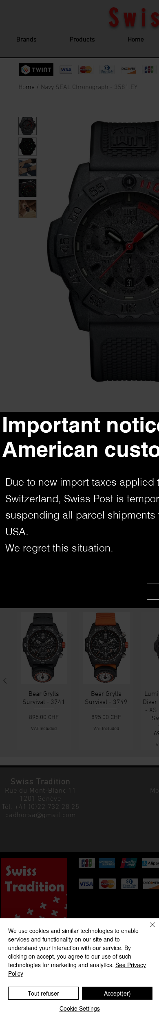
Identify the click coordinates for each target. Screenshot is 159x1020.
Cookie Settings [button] (80, 1008)
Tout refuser (43, 993)
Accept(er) (117, 993)
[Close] (147, 929)
